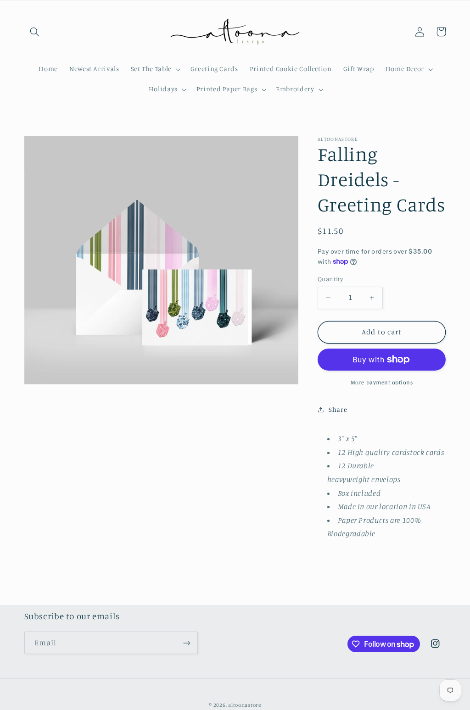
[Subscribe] (186, 643)
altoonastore (244, 705)
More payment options (382, 382)
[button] (34, 31)
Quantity (330, 279)
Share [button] (338, 409)
